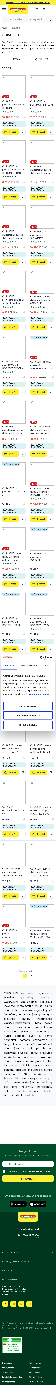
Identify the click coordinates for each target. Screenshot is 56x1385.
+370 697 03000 (30, 1235)
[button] (24, 117)
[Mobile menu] (4, 9)
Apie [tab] (47, 666)
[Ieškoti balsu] (50, 19)
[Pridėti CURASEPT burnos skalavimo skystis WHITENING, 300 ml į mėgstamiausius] (51, 957)
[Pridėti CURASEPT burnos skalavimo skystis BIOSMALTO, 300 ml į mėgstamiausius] (51, 519)
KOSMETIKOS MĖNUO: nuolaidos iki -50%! (28, 2)
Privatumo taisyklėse (37, 694)
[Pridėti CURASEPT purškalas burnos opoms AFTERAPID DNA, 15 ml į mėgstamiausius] (51, 772)
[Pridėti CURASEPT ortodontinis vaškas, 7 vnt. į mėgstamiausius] (23, 834)
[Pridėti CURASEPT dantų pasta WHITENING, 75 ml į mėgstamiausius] (23, 519)
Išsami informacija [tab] (28, 666)
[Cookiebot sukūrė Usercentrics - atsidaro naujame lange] (40, 658)
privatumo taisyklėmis (40, 1171)
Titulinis (4, 28)
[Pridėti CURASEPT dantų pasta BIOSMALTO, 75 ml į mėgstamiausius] (51, 132)
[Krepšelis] (51, 9)
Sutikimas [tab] (9, 666)
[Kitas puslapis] (37, 976)
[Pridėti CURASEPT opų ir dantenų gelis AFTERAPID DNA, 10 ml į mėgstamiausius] (23, 896)
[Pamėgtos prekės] (44, 9)
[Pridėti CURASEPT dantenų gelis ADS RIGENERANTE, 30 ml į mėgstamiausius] (51, 392)
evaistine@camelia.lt (17, 1289)
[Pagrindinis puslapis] (18, 10)
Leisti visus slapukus (28, 706)
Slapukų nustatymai (26, 715)
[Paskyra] (37, 9)
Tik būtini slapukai (28, 724)
